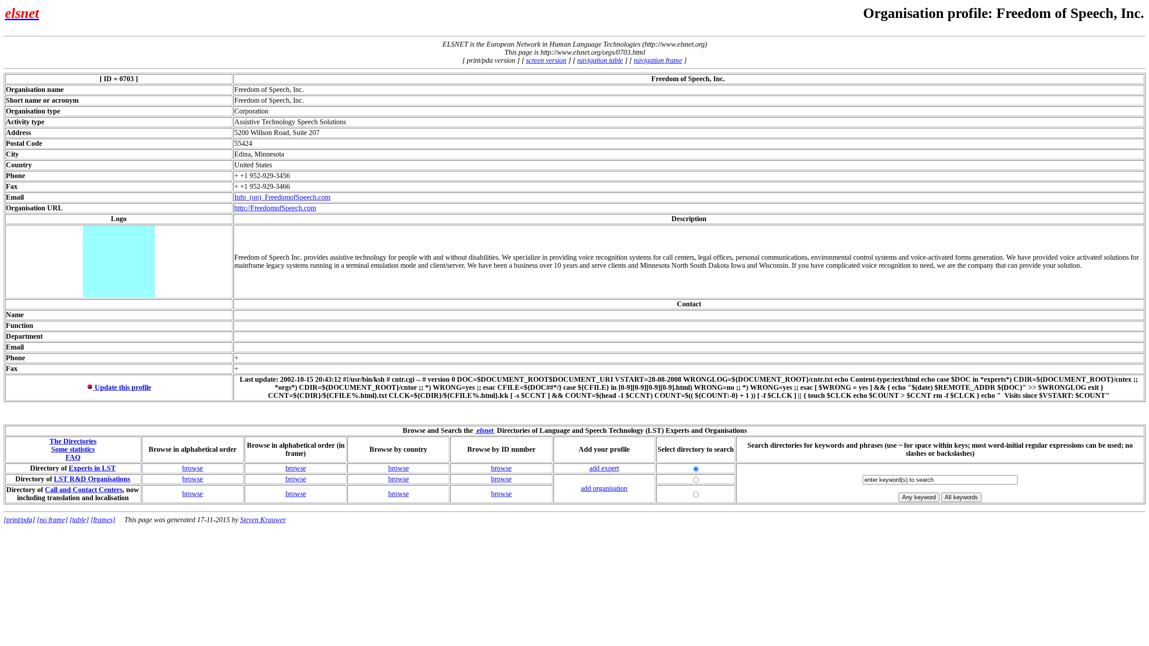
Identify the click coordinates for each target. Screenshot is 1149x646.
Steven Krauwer (263, 520)
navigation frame (658, 60)
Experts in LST (92, 468)
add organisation (604, 488)
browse (192, 468)
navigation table (600, 60)
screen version (546, 60)
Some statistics (73, 449)
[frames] (103, 520)
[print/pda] (19, 520)
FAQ (73, 457)
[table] (79, 520)
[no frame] (52, 520)
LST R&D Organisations (92, 479)
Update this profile (122, 387)
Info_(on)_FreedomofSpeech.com (282, 197)
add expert (604, 468)
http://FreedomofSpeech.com (275, 208)
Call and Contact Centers (84, 489)
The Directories (72, 441)
